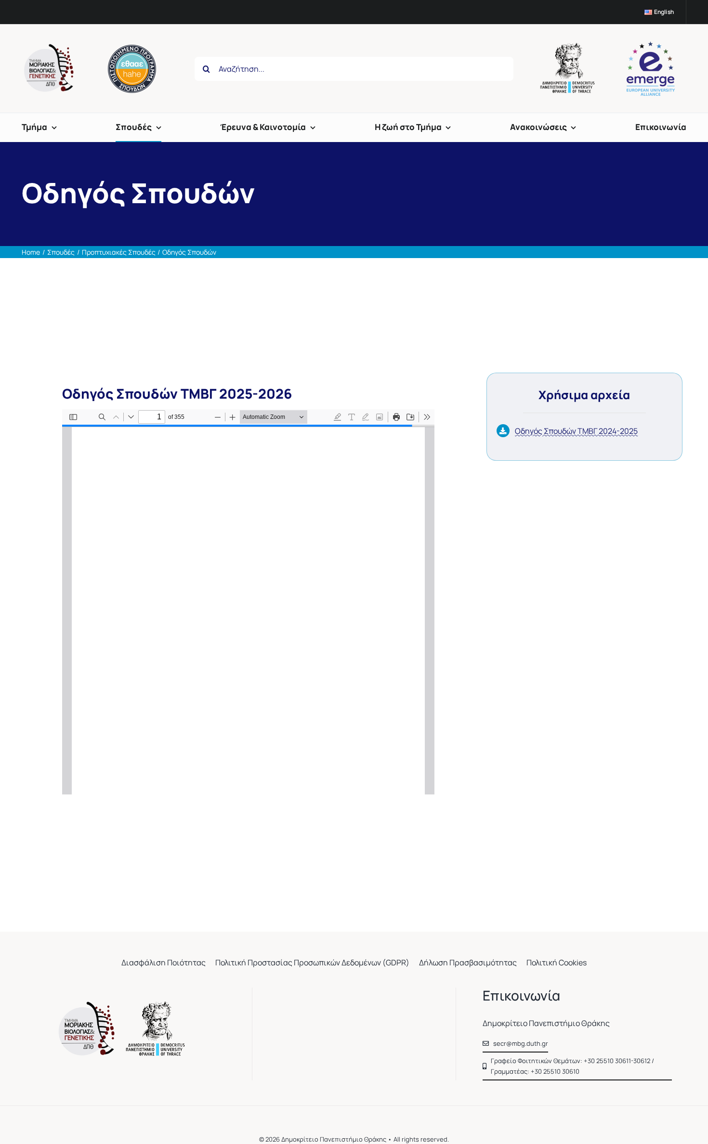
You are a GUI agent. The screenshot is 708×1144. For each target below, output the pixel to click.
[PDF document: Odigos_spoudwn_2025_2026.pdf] (248, 601)
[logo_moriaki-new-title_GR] (124, 1005)
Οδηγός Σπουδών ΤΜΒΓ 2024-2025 (576, 431)
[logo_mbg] (50, 47)
